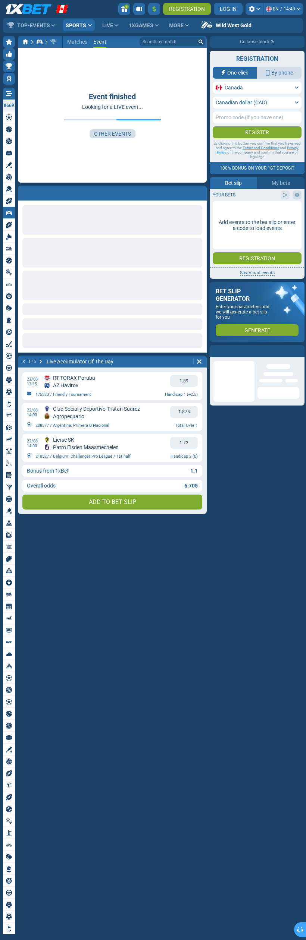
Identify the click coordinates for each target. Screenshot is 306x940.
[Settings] (254, 9)
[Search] (200, 41)
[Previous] (24, 192)
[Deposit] (154, 9)
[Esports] (39, 42)
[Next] (43, 192)
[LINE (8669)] (25, 42)
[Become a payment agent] (139, 9)
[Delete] (199, 191)
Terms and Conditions (261, 148)
